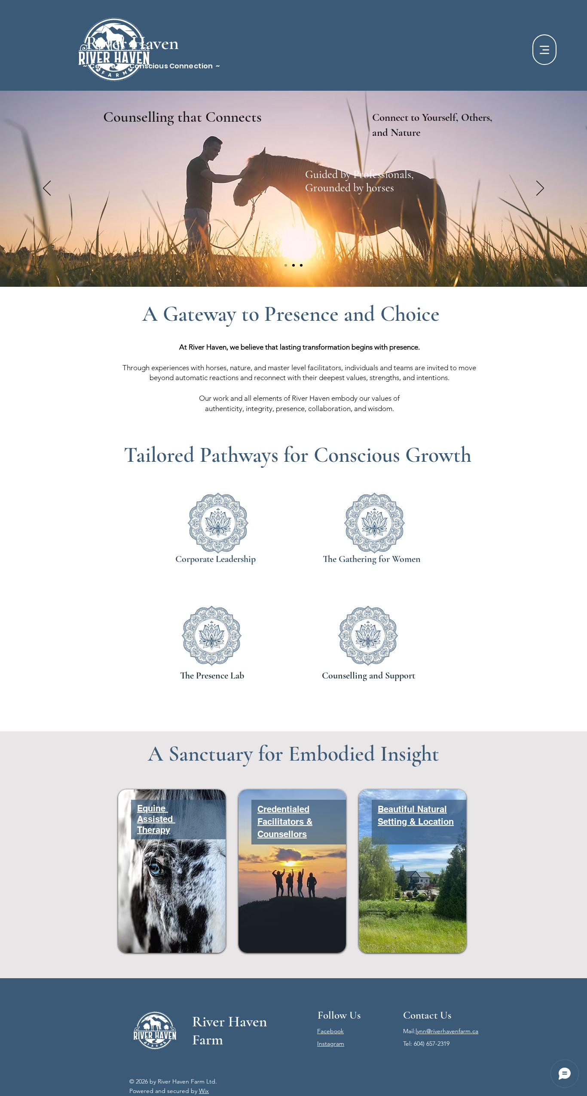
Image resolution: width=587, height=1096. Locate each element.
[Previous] (47, 189)
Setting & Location (416, 822)
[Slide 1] (285, 265)
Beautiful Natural (412, 809)
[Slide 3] (301, 265)
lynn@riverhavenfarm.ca (447, 1031)
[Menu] (544, 49)
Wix (204, 1091)
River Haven (132, 43)
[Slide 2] (293, 265)
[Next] (540, 189)
